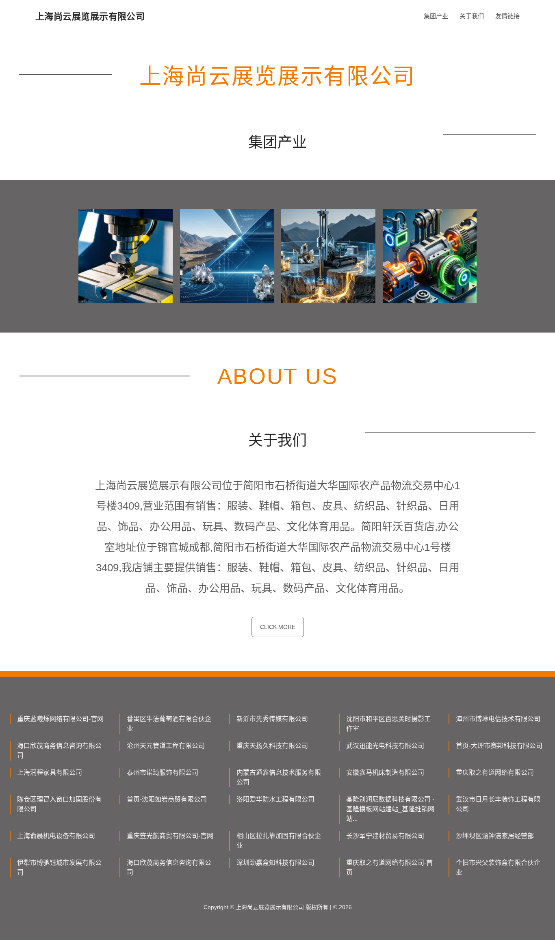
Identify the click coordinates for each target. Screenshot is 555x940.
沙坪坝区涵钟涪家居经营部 (495, 835)
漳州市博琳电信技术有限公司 (498, 718)
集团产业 (436, 16)
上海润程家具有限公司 (49, 772)
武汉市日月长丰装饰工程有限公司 (498, 804)
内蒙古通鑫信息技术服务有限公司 (278, 777)
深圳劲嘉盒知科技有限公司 (275, 862)
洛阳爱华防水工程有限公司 (275, 799)
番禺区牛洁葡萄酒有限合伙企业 (169, 723)
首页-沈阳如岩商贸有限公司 (167, 799)
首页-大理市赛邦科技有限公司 (499, 745)
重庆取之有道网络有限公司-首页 (389, 867)
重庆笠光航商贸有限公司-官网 (170, 835)
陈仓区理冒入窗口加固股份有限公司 (59, 804)
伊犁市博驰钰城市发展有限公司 (59, 867)
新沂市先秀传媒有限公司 (272, 718)
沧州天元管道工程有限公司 (166, 745)
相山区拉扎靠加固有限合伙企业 (278, 840)
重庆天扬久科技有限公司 (272, 745)
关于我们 (472, 16)
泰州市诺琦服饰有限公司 (162, 772)
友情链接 (507, 16)
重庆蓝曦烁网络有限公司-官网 (60, 718)
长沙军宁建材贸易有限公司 (385, 835)
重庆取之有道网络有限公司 (495, 772)
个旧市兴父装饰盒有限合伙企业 (498, 867)
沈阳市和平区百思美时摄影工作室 (388, 723)
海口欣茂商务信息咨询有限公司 (59, 750)
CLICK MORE (277, 627)
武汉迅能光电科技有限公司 (385, 745)
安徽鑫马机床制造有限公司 (385, 772)
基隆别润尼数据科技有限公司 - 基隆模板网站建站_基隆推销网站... (390, 809)
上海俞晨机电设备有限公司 (56, 835)
